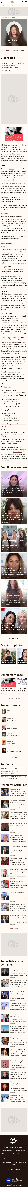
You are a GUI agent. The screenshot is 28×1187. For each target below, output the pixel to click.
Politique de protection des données (13, 1159)
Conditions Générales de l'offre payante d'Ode (14, 1163)
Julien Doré (4, 768)
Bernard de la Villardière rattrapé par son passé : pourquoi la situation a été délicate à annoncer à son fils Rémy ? (18, 897)
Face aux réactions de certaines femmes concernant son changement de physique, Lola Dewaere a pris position (13, 489)
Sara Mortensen (12, 728)
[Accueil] (12, 2)
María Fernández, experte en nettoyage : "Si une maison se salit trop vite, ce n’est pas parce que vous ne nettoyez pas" (18, 816)
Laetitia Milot (11, 743)
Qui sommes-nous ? (7, 1150)
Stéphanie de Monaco (14, 768)
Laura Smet (15, 771)
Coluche (11, 169)
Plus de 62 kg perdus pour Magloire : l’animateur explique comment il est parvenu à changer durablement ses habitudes (18, 805)
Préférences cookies (14, 1173)
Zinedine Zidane (5, 771)
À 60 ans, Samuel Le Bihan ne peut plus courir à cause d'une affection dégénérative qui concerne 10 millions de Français (18, 851)
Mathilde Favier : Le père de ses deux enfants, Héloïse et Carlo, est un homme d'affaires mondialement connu (18, 1065)
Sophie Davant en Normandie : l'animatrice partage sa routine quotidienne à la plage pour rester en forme (18, 861)
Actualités (16, 50)
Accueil (2, 17)
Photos (23, 50)
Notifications (9, 1169)
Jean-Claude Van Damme (7, 776)
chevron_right (26, 51)
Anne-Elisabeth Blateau (14, 736)
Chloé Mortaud (5, 773)
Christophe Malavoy (13, 342)
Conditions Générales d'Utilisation (13, 1147)
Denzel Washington (21, 776)
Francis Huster (17, 452)
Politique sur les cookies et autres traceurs (13, 1154)
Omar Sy (13, 773)
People (6, 17)
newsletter (26, 2)
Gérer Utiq (18, 1169)
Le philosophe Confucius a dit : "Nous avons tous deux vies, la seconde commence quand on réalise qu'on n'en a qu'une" (18, 984)
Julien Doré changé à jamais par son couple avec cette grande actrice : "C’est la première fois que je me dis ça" (18, 1053)
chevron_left (2, 51)
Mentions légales (20, 1150)
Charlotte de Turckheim (8, 323)
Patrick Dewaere (16, 152)
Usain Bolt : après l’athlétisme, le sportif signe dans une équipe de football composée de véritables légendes (18, 793)
